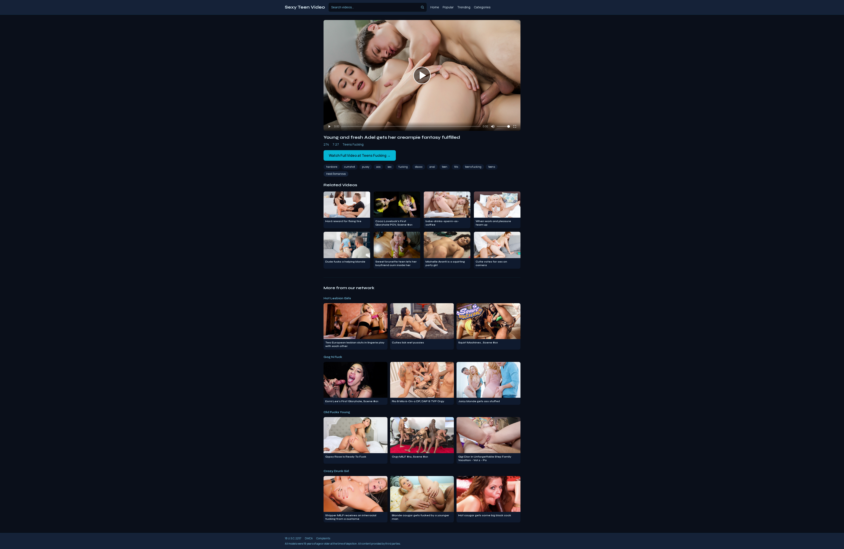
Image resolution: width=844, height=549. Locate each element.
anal (432, 167)
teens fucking (473, 167)
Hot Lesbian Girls (337, 298)
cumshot (349, 167)
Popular (448, 7)
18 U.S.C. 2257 (293, 538)
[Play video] (422, 75)
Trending (463, 7)
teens (491, 167)
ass (378, 167)
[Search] (422, 7)
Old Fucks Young (337, 412)
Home (434, 7)
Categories (482, 7)
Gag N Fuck (333, 357)
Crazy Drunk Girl (336, 471)
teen (444, 167)
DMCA (309, 538)
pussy (365, 167)
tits (456, 167)
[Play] (329, 126)
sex (389, 167)
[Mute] (493, 126)
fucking (403, 167)
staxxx (418, 167)
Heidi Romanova (336, 174)
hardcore (331, 167)
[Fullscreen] (515, 126)
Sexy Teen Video (305, 7)
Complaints (323, 538)
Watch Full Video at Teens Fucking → (360, 155)
